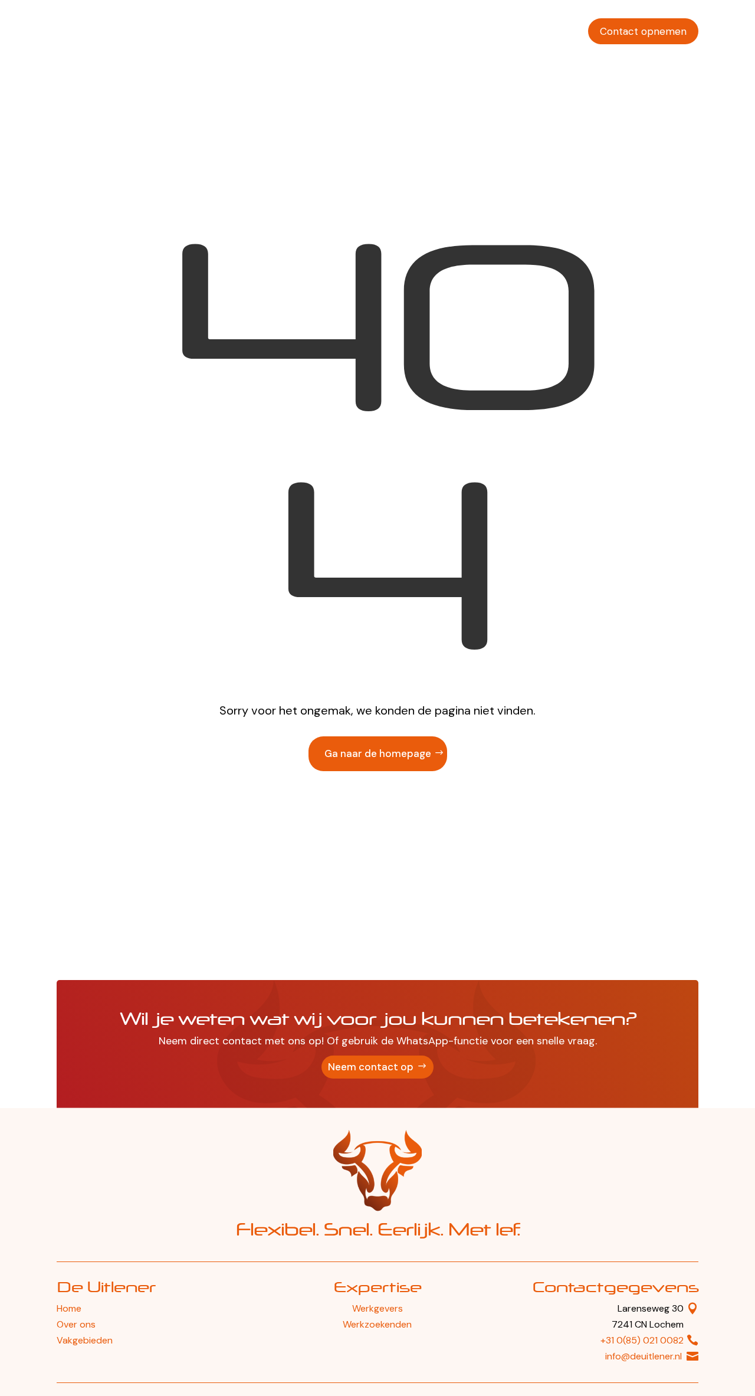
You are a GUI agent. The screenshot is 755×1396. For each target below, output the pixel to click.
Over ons (489, 31)
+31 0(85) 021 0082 (642, 1340)
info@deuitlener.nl (643, 1356)
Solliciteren (549, 31)
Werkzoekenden (344, 31)
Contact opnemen (643, 31)
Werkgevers (266, 31)
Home (69, 1308)
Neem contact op (370, 1066)
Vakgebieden (425, 31)
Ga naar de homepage (377, 753)
